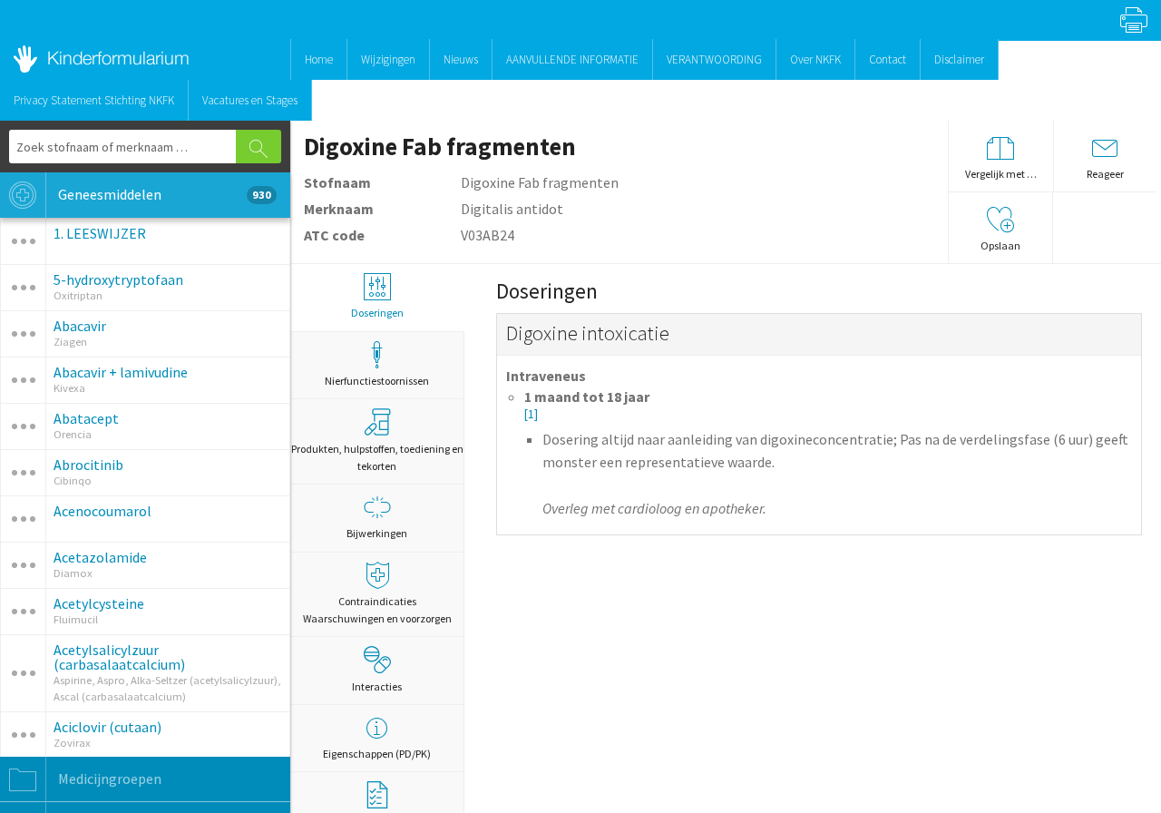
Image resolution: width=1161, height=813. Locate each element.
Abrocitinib (88, 464)
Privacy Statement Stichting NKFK (94, 100)
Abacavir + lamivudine (121, 372)
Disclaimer (959, 59)
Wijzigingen (388, 59)
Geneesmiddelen (163, 194)
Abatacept (86, 418)
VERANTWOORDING (714, 59)
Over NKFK (815, 59)
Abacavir (80, 326)
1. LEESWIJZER (100, 233)
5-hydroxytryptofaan (118, 279)
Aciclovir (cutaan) (107, 727)
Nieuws (461, 59)
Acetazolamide (100, 557)
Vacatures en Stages (250, 100)
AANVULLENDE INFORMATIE (572, 59)
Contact (887, 59)
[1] (531, 414)
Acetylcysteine (99, 603)
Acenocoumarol (102, 511)
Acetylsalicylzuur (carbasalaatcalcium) (119, 657)
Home (319, 59)
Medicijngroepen (108, 778)
